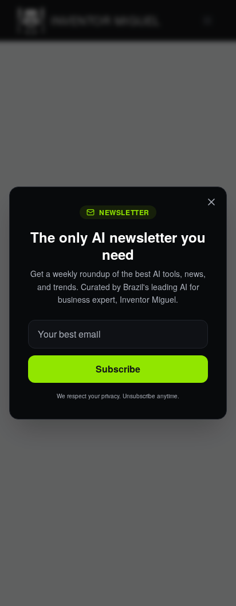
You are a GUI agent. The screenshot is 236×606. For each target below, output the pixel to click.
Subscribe (118, 368)
